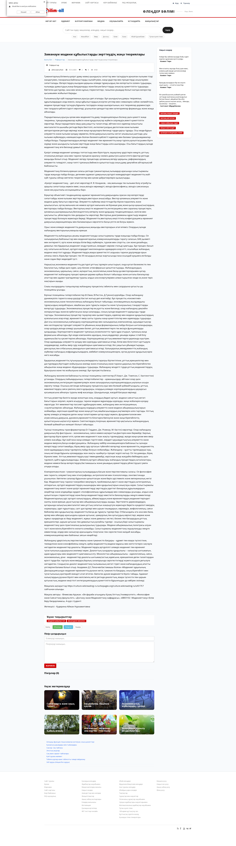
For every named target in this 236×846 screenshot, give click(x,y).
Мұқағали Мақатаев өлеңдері (131, 784)
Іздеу (167, 30)
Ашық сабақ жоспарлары (91, 799)
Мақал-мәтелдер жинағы (91, 787)
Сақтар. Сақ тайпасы (54, 748)
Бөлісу (48, 627)
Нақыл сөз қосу (163, 784)
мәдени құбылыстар (56, 621)
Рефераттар (60, 60)
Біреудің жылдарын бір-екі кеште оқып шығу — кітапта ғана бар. (172, 84)
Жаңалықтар (152, 21)
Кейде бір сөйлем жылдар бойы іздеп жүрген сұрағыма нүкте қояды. (174, 58)
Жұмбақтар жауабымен (91, 784)
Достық (106, 36)
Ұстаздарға (134, 21)
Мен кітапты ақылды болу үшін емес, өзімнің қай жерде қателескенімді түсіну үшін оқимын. (173, 70)
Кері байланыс (110, 2)
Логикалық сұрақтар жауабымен (132, 799)
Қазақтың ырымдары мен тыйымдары (61, 745)
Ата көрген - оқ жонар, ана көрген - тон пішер (97, 729)
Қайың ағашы (55, 730)
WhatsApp (57, 627)
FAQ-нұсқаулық (129, 2)
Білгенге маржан (84, 21)
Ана (74, 36)
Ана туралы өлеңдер (127, 787)
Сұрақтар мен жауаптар (128, 796)
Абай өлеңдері (125, 781)
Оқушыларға (116, 21)
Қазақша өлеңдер (89, 781)
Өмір (96, 36)
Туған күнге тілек (156, 36)
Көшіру (78, 627)
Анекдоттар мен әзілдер (91, 793)
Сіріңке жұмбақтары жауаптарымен (133, 802)
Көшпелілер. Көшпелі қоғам (96, 705)
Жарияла (50, 666)
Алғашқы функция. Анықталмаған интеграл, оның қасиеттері (70, 742)
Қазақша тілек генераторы (130, 817)
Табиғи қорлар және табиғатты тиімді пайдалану (65, 759)
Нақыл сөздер (87, 790)
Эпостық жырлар (53, 750)
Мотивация (86, 805)
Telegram (68, 627)
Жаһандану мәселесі (76, 621)
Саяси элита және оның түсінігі (60, 705)
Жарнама (76, 2)
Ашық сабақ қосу (163, 787)
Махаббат (85, 36)
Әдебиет (65, 21)
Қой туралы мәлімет (54, 756)
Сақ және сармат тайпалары (57, 753)
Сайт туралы (50, 2)
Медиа (100, 21)
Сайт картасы (91, 2)
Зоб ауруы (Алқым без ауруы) (57, 762)
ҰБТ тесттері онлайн (90, 811)
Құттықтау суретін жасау (129, 814)
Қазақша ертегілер (89, 808)
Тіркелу (186, 3)
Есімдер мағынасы (89, 802)
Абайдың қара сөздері (128, 790)
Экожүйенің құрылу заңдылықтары (133, 729)
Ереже (64, 2)
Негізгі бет (50, 21)
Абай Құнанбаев (137, 36)
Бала (124, 36)
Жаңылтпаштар (88, 796)
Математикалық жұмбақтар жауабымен (135, 805)
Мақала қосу (162, 781)
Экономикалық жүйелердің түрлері (133, 705)
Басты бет (48, 60)
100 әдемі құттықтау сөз (128, 811)
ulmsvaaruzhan (57, 70)
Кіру (177, 3)
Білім (115, 36)
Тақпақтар (123, 793)
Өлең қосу (161, 790)
